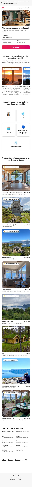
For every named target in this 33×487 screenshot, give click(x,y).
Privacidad (13, 479)
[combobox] (16, 37)
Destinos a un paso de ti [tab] (8, 431)
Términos (19, 479)
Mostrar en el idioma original (10, 3)
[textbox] (9, 42)
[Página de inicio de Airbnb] (3, 8)
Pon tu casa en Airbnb (23, 8)
